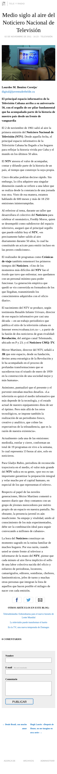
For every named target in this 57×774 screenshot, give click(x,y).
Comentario (11, 679)
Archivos (28, 761)
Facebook (16, 600)
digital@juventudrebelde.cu (18, 91)
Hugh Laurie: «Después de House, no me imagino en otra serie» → (42, 728)
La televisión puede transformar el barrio (28, 622)
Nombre (9, 655)
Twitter (28, 600)
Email (40, 600)
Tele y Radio (17, 3)
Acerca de (9, 761)
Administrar (47, 761)
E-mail (16, 667)
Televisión (46, 36)
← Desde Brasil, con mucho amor (14, 726)
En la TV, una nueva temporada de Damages (28, 627)
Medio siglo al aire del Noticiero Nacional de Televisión (28, 22)
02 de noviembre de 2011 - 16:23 (22, 36)
